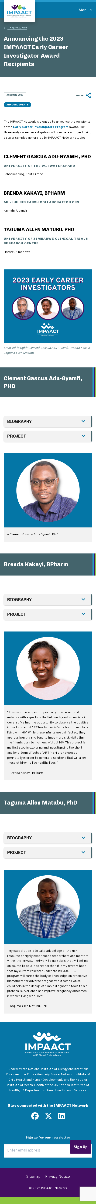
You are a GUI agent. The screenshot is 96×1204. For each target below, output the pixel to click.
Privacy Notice (57, 1177)
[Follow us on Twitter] (48, 1118)
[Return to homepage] (19, 11)
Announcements (17, 104)
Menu (84, 10)
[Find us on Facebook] (35, 1118)
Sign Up (80, 1147)
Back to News (17, 28)
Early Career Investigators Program (40, 127)
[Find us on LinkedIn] (61, 1118)
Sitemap (33, 1177)
